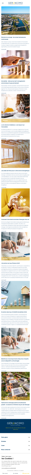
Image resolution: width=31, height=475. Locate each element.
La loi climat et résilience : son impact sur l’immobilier (13, 126)
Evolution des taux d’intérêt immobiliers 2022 (14, 312)
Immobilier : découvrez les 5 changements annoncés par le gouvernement (13, 82)
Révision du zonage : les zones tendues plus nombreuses (13, 38)
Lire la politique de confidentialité (9, 468)
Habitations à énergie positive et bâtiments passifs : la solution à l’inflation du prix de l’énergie (15, 403)
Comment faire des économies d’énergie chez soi (15, 219)
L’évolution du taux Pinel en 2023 (10, 263)
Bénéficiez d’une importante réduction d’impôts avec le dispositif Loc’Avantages (15, 360)
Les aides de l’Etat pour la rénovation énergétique (15, 170)
